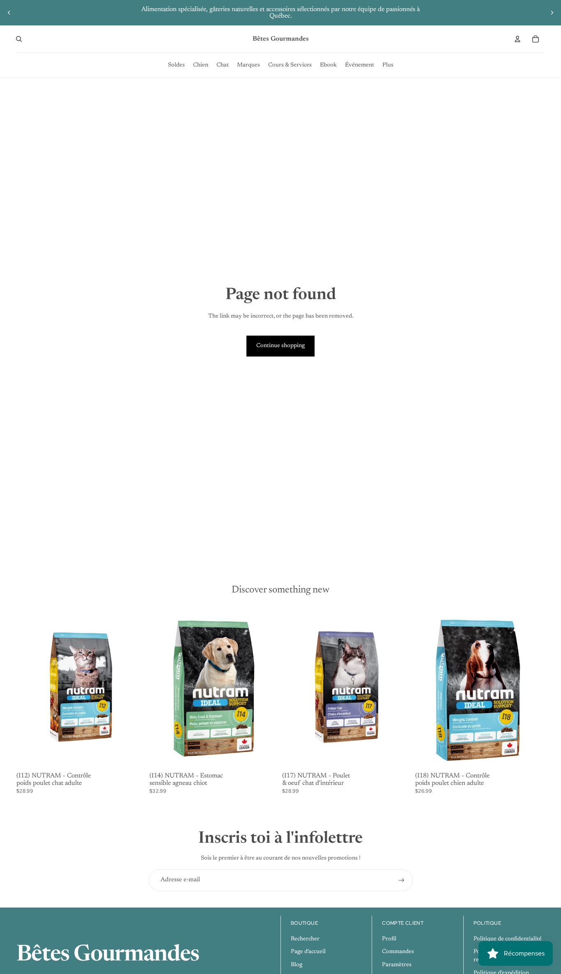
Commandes (398, 952)
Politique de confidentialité (508, 939)
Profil (389, 939)
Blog (296, 965)
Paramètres (397, 965)
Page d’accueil (308, 952)
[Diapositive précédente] (9, 13)
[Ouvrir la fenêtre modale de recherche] (19, 39)
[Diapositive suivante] (552, 13)
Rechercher (305, 939)
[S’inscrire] (401, 880)
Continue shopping (280, 346)
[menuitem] (176, 65)
